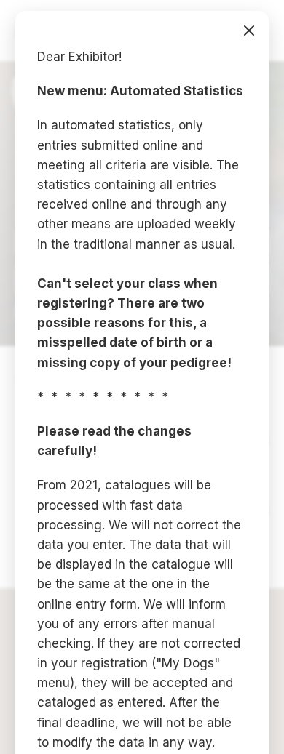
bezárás (249, 30)
